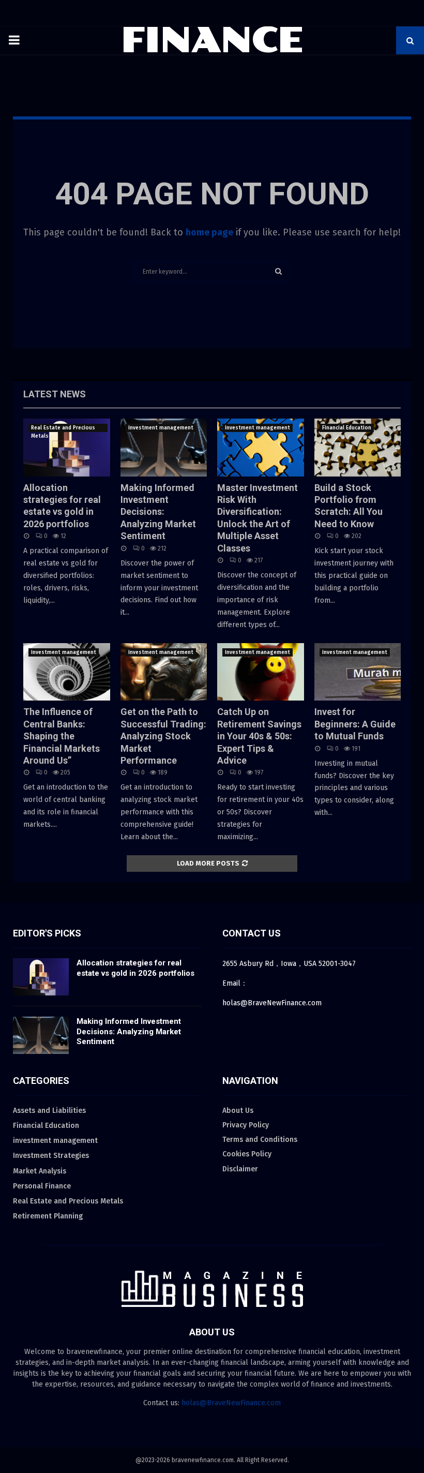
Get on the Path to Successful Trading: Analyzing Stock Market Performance (163, 736)
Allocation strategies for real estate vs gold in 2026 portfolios (135, 968)
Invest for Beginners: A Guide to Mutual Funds (355, 723)
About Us (237, 1110)
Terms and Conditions (259, 1139)
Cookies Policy (246, 1154)
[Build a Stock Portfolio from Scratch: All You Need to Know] (357, 448)
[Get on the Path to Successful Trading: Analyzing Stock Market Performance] (163, 672)
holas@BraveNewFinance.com (231, 1402)
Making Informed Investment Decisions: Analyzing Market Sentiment (158, 512)
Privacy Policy (245, 1125)
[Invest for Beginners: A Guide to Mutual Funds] (357, 672)
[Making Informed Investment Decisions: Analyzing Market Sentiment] (163, 448)
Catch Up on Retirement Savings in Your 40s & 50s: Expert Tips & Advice (259, 736)
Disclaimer (240, 1169)
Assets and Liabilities (49, 1110)
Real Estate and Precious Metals (63, 428)
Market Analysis (39, 1171)
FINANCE (212, 40)
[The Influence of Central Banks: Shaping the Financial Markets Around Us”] (66, 672)
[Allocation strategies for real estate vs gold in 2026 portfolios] (66, 448)
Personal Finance (42, 1186)
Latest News (54, 394)
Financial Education (346, 428)
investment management (160, 428)
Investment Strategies (51, 1155)
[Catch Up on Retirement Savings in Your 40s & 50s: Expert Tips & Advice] (260, 672)
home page (209, 232)
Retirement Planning (48, 1216)
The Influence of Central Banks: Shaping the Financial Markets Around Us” (61, 736)
